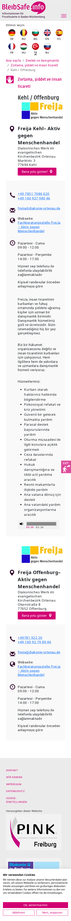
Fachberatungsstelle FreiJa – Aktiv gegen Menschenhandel (39, 227)
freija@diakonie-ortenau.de (39, 208)
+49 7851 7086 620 (33, 193)
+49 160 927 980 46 (34, 198)
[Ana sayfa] (26, 9)
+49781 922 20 (30, 637)
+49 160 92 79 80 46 (34, 642)
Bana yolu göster (35, 615)
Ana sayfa (13, 60)
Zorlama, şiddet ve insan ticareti (34, 65)
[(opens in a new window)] (66, 466)
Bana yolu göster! (35, 171)
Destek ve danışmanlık (42, 60)
